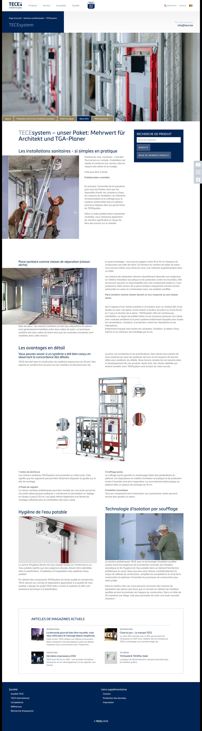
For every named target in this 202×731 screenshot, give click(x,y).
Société (75, 5)
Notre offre (84, 119)
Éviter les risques (67, 119)
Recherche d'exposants (22, 710)
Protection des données (114, 698)
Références (16, 706)
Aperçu (8, 119)
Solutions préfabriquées (33, 18)
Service (46, 5)
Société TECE (17, 693)
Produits (33, 5)
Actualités (61, 5)
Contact (182, 5)
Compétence (17, 702)
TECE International (20, 698)
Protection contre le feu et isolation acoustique (35, 119)
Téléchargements (102, 119)
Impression (108, 702)
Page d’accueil (15, 18)
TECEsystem (51, 18)
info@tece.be (185, 25)
